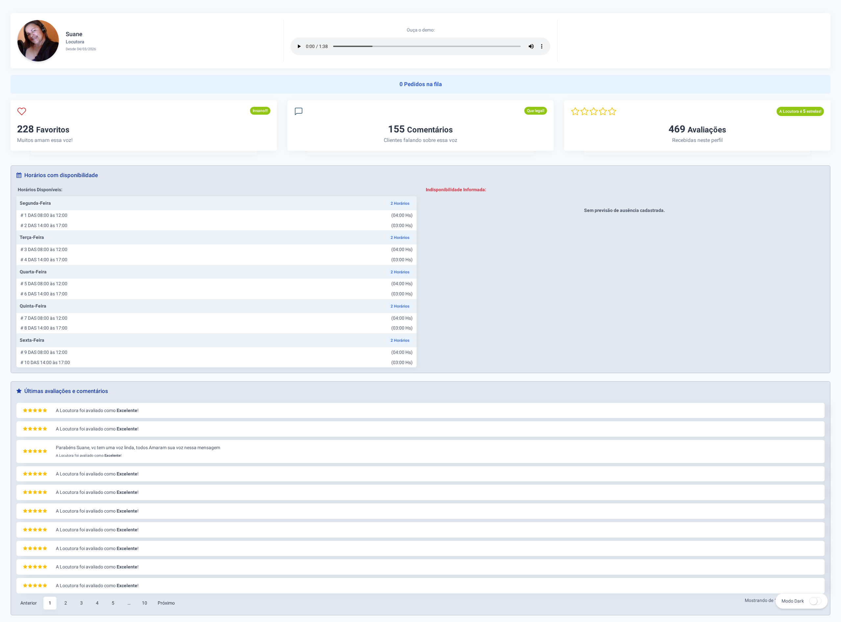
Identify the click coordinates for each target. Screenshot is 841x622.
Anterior (28, 603)
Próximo (166, 603)
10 (144, 603)
